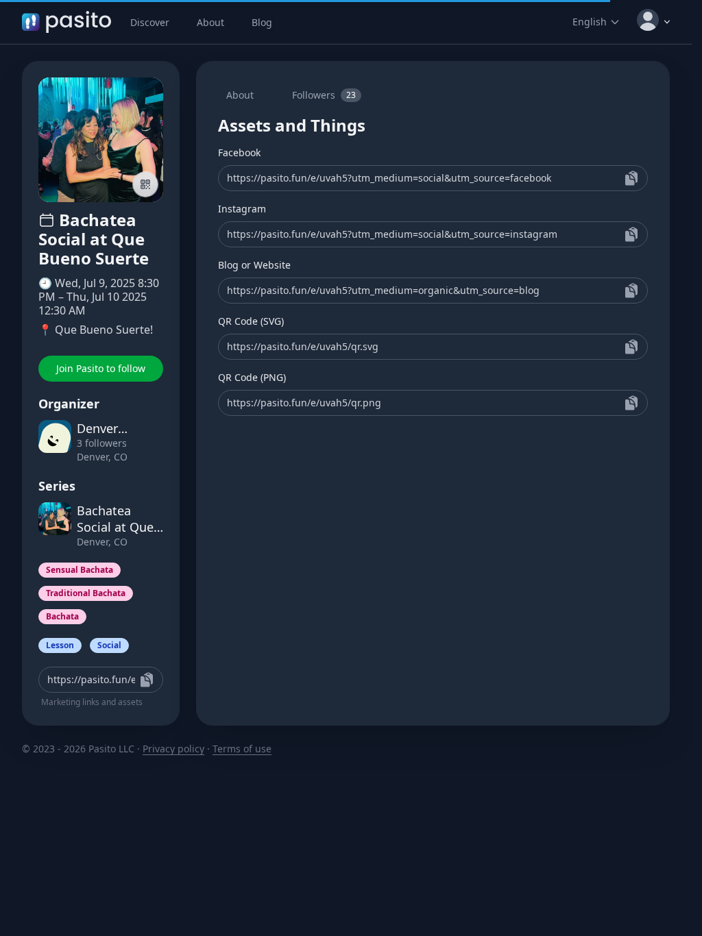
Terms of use (242, 748)
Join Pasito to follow (100, 368)
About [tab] (240, 94)
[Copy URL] (631, 178)
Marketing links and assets (92, 702)
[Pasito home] (66, 22)
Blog (262, 22)
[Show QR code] (145, 184)
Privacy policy (173, 748)
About (210, 22)
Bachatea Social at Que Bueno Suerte (116, 518)
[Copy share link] (146, 680)
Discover (149, 22)
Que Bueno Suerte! (104, 329)
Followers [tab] (324, 94)
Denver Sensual (99, 428)
